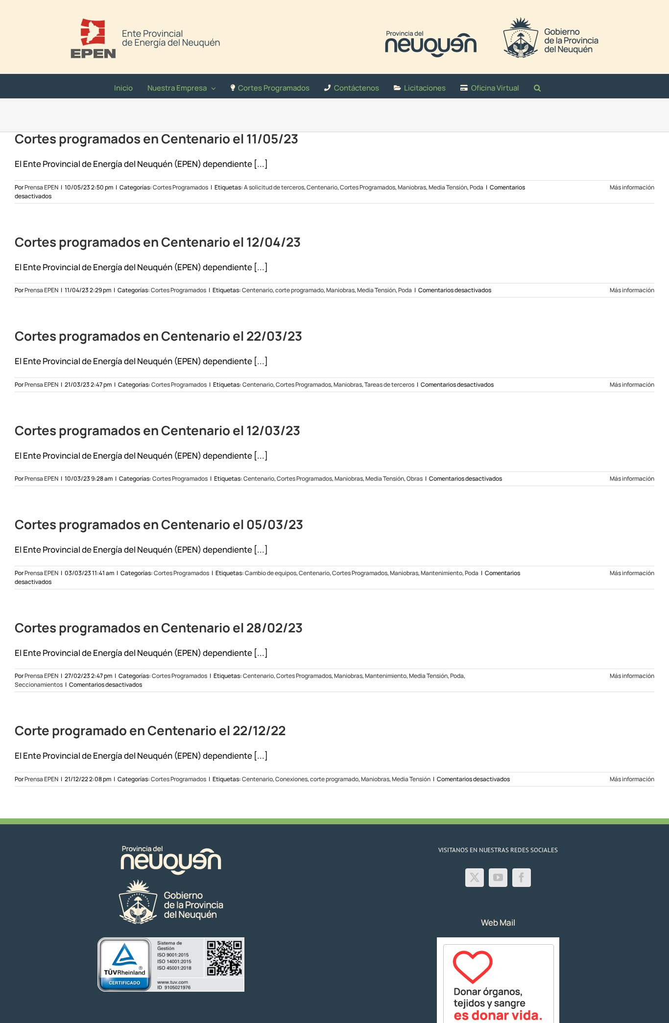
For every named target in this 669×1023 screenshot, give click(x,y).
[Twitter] (474, 877)
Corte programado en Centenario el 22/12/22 (150, 730)
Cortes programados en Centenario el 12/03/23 (157, 430)
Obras (414, 478)
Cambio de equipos (270, 573)
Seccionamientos (39, 684)
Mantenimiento (441, 573)
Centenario (322, 187)
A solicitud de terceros (274, 187)
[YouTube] (498, 877)
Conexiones (291, 779)
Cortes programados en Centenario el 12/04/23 (158, 242)
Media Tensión (448, 187)
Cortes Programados (180, 187)
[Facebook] (521, 877)
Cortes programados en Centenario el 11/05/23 (156, 138)
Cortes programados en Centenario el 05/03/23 (159, 524)
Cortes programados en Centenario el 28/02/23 (159, 627)
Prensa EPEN (41, 187)
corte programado (299, 290)
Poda (476, 187)
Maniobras (412, 187)
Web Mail (498, 922)
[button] (537, 86)
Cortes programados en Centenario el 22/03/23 (158, 336)
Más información (632, 187)
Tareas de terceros (389, 384)
